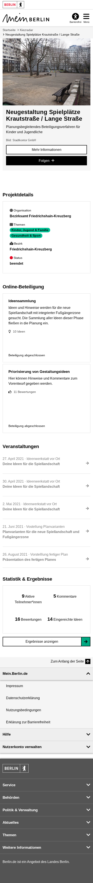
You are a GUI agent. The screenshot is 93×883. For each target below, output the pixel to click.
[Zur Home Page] (26, 18)
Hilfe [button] (7, 734)
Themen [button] (9, 835)
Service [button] (9, 785)
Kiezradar (26, 30)
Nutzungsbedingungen (23, 710)
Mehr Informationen (46, 150)
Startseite (9, 30)
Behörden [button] (11, 797)
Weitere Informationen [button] (22, 847)
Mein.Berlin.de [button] (15, 674)
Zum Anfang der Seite (67, 661)
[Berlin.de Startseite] (16, 768)
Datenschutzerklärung (23, 698)
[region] (28, 598)
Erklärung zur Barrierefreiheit (28, 722)
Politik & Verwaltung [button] (20, 810)
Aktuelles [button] (11, 822)
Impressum (14, 686)
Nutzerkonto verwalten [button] (22, 747)
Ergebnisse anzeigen (42, 641)
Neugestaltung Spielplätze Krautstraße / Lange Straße (42, 34)
